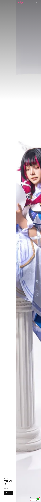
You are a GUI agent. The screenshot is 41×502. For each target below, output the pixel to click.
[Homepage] (20, 2)
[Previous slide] (31, 497)
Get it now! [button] (7, 493)
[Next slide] (36, 497)
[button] (4, 2)
